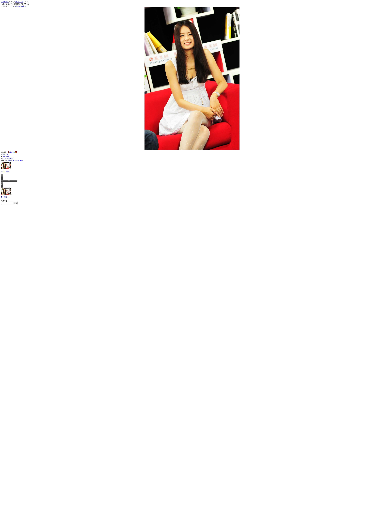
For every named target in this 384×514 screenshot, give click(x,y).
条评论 (23, 6)
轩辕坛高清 (19, 2)
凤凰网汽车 (5, 2)
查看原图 (5, 156)
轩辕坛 (10, 160)
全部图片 (5, 154)
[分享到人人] (13, 152)
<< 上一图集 (5, 171)
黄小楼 (15, 160)
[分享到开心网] (16, 152)
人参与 (17, 6)
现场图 (20, 160)
